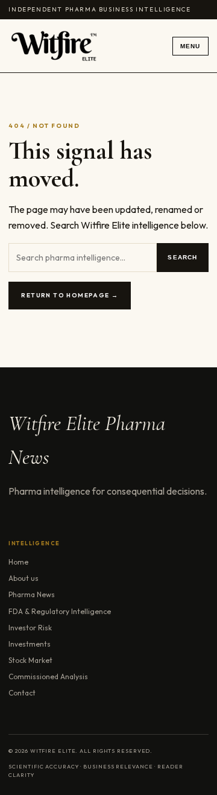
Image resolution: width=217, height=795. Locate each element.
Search (182, 257)
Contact (22, 692)
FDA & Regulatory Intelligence (59, 611)
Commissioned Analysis (48, 676)
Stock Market (30, 660)
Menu (190, 46)
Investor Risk (30, 627)
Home (18, 561)
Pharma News (31, 594)
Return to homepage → (69, 295)
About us (23, 578)
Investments (29, 643)
